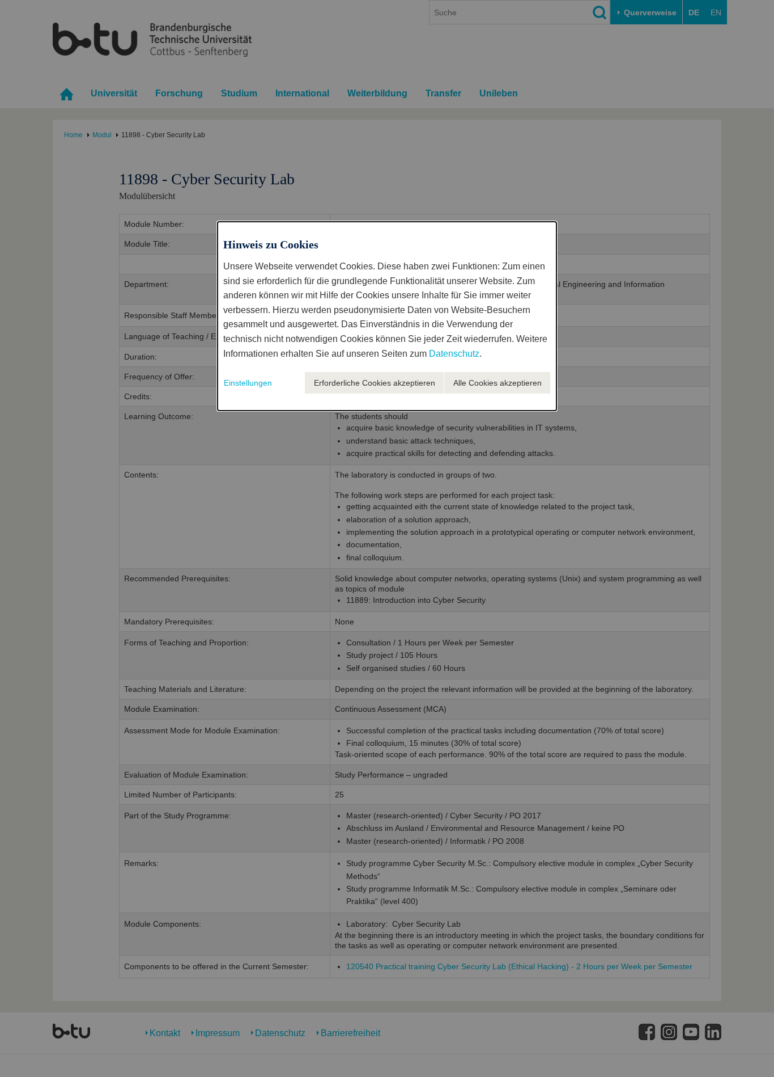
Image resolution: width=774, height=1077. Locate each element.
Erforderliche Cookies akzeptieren (374, 382)
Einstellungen (248, 382)
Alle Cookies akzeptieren (497, 382)
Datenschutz (454, 353)
